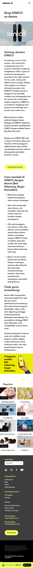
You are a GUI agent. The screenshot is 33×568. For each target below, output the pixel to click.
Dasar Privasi (9, 508)
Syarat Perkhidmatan (12, 505)
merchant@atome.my (12, 524)
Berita (7, 484)
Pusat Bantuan (10, 487)
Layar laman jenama (15, 167)
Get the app (11, 533)
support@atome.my (11, 518)
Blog (6, 482)
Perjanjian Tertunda (11, 510)
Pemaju (7, 497)
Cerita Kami (9, 479)
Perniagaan (9, 495)
